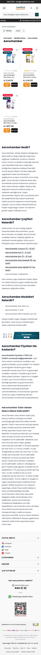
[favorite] (17, 50)
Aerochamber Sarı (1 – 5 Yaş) (18, 252)
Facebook (8, 547)
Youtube (7, 553)
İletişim (34, 648)
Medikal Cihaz (19, 38)
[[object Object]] (37, 8)
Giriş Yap (15, 648)
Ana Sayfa (7, 38)
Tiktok (6, 550)
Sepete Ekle (6, 84)
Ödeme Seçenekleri (12, 652)
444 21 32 (21, 588)
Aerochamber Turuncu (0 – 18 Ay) (20, 248)
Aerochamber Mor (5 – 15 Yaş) (18, 256)
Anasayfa (7, 648)
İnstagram (8, 543)
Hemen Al (14, 85)
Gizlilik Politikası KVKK (28, 652)
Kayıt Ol (22, 648)
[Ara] (37, 14)
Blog (28, 648)
